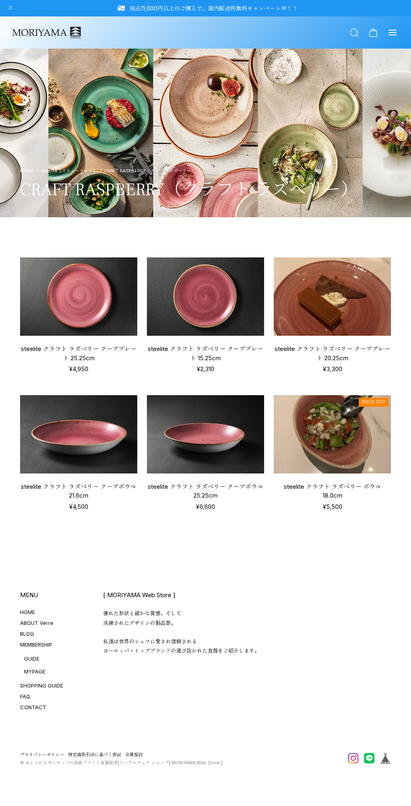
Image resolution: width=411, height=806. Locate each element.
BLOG (27, 634)
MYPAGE (34, 671)
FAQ (25, 696)
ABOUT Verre (36, 623)
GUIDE (31, 658)
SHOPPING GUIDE (41, 685)
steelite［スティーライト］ (69, 170)
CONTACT (33, 707)
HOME (27, 612)
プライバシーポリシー (42, 754)
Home (27, 171)
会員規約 (134, 754)
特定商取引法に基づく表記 (94, 754)
